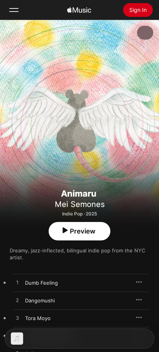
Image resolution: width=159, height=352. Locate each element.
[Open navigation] (13, 10)
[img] (79, 10)
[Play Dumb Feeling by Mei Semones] (17, 282)
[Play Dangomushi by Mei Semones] (17, 300)
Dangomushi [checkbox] (40, 300)
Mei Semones (80, 204)
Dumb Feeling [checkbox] (41, 283)
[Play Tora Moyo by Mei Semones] (17, 318)
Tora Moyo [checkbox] (38, 318)
